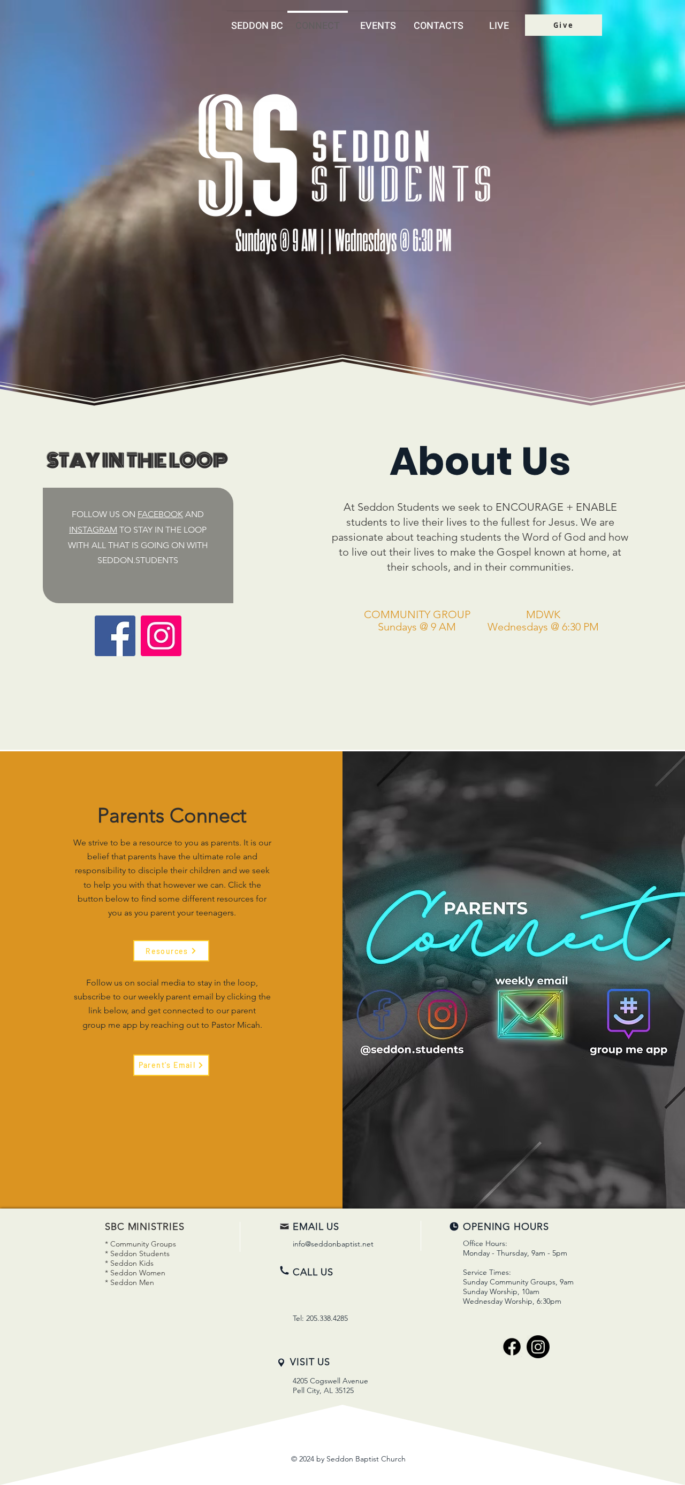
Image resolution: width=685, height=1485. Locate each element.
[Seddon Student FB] (115, 635)
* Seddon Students (137, 1253)
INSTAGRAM (93, 530)
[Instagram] (161, 635)
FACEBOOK (160, 514)
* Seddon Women (135, 1273)
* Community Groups (140, 1244)
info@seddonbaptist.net (333, 1244)
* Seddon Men (129, 1282)
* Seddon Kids (129, 1263)
